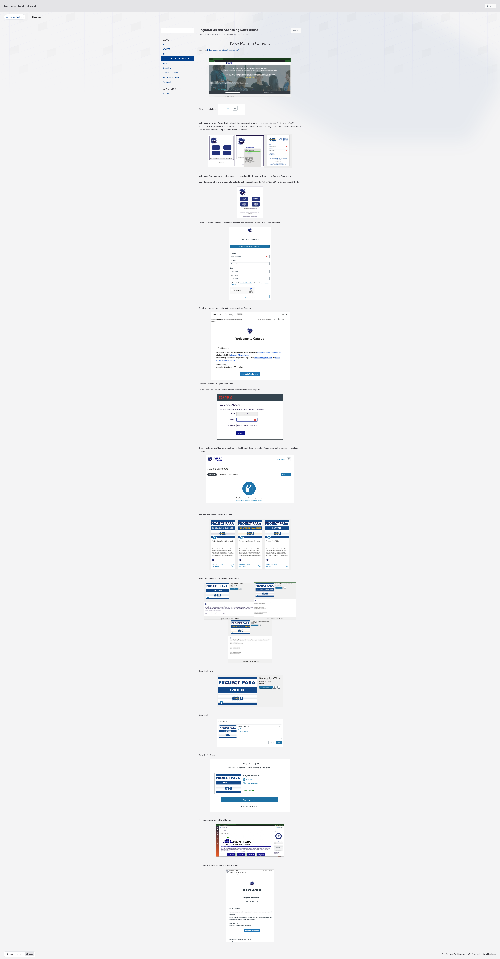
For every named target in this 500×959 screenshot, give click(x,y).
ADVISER (166, 49)
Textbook (167, 82)
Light (11, 954)
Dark (21, 954)
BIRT (165, 54)
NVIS (165, 63)
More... (296, 30)
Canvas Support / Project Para (176, 58)
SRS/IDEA (167, 68)
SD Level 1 (167, 93)
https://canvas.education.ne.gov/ (223, 50)
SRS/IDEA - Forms (170, 73)
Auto (31, 954)
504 (164, 44)
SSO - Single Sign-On (172, 77)
